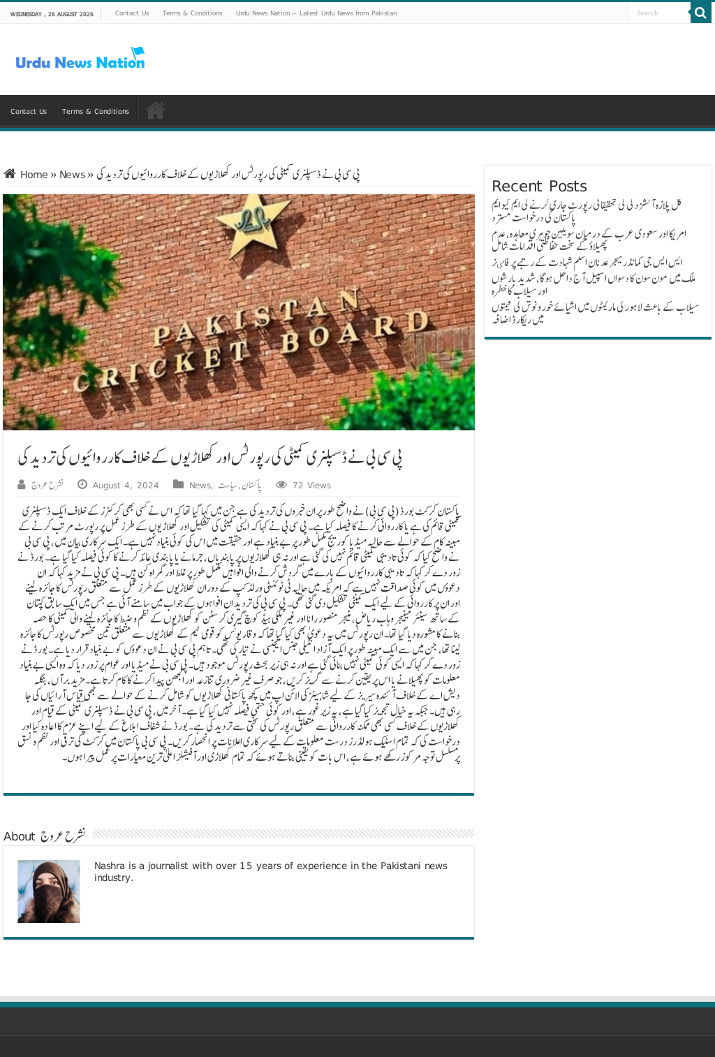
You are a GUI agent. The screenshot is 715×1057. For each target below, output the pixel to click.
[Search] (701, 12)
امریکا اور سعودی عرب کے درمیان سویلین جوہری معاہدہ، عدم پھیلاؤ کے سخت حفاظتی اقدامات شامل (589, 240)
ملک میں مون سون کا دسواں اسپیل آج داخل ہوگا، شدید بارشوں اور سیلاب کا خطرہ (593, 285)
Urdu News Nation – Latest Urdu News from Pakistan (316, 12)
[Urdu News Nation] (80, 58)
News (72, 174)
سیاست (227, 485)
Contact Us (132, 12)
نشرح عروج (47, 485)
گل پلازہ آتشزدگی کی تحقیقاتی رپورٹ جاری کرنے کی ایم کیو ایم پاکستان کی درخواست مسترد (587, 211)
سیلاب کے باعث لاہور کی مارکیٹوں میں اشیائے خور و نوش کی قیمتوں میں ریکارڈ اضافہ (596, 313)
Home (32, 174)
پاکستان (252, 485)
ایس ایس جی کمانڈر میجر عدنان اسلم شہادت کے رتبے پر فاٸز (587, 262)
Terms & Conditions (192, 12)
